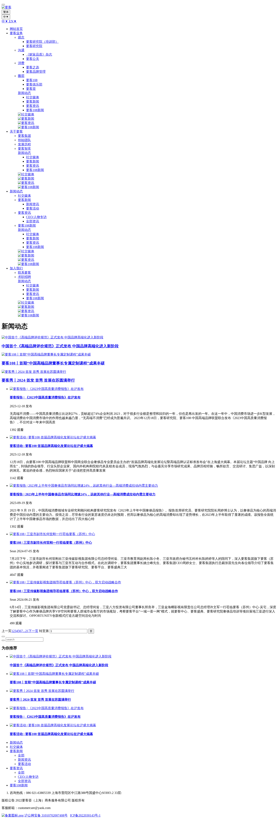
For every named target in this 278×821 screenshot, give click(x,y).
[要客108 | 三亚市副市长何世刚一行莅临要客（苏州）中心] (52, 534)
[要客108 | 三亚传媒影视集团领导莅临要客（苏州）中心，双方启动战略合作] (65, 582)
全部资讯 (32, 221)
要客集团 (24, 135)
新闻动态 (24, 93)
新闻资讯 (32, 204)
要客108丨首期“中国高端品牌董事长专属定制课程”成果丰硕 (53, 682)
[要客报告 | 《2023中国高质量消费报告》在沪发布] (47, 389)
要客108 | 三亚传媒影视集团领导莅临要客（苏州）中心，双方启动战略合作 (64, 591)
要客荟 (31, 88)
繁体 (6, 11)
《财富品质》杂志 (39, 54)
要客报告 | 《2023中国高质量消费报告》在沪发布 (45, 397)
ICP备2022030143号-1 (85, 815)
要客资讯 (32, 106)
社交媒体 (32, 97)
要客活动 (32, 208)
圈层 (21, 76)
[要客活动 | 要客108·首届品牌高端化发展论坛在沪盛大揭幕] (53, 437)
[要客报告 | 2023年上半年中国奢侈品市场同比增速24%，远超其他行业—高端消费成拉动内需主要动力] (84, 485)
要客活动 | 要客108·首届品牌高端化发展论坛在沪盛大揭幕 (51, 446)
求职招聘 (24, 277)
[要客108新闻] (28, 127)
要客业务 (16, 33)
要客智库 (24, 148)
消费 (21, 63)
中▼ (5, 21)
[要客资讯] (26, 123)
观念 (21, 37)
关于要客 (16, 131)
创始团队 (24, 140)
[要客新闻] (26, 118)
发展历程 (24, 144)
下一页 (33, 631)
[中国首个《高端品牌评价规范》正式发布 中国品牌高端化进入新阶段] (61, 656)
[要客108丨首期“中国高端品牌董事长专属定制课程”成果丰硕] (54, 673)
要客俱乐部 (34, 84)
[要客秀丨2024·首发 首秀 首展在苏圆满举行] (42, 691)
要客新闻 (32, 101)
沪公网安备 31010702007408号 (46, 815)
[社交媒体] (26, 114)
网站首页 (16, 29)
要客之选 (32, 67)
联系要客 (24, 272)
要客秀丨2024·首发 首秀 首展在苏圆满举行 (40, 699)
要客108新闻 (35, 110)
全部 (21, 755)
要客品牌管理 (36, 71)
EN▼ (13, 21)
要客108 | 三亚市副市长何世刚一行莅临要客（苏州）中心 (51, 542)
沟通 (21, 50)
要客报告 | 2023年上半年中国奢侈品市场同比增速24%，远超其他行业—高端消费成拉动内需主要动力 (82, 494)
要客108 (31, 80)
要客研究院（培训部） (42, 41)
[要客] (139, 7)
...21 (25, 631)
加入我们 (16, 268)
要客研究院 (34, 46)
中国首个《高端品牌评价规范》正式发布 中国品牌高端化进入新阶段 (59, 665)
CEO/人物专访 (36, 217)
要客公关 (32, 58)
